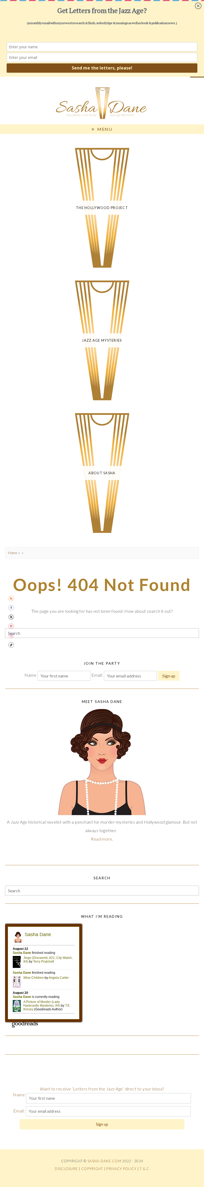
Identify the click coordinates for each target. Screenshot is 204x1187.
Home (12, 553)
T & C (144, 1169)
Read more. (102, 838)
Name (30, 674)
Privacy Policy (121, 1169)
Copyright (92, 1169)
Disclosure (66, 1169)
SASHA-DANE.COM (104, 1161)
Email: (97, 674)
